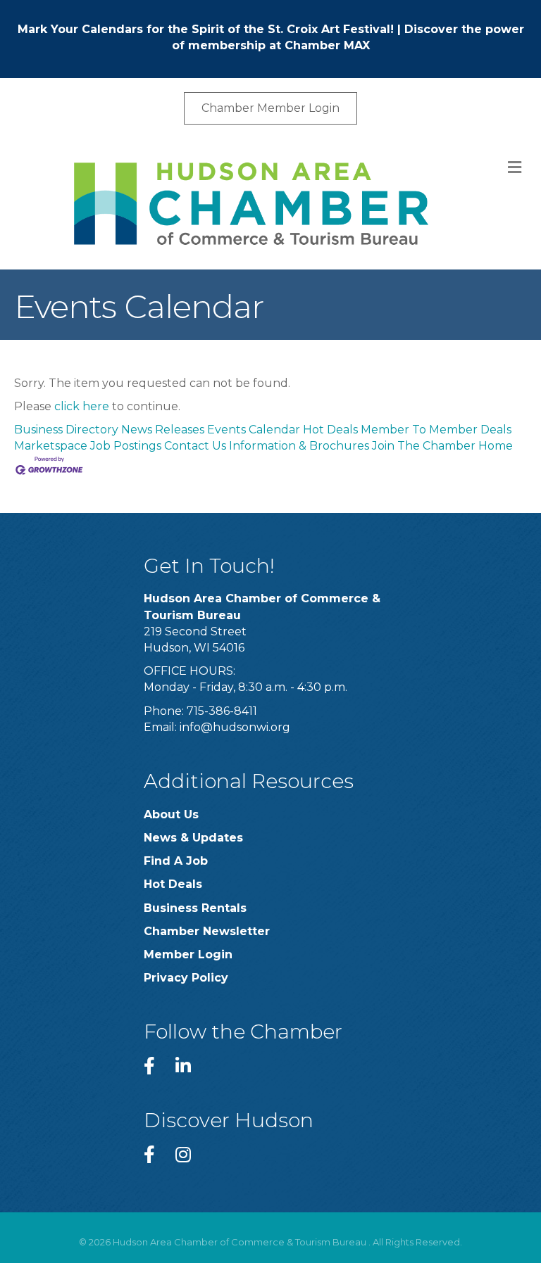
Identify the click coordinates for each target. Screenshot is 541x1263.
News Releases (162, 429)
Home (495, 445)
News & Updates (193, 837)
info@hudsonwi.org (235, 727)
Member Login (188, 954)
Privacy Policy (186, 977)
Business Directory (66, 429)
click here (81, 406)
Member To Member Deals (436, 429)
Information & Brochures (299, 445)
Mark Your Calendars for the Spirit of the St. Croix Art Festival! (206, 29)
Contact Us (195, 445)
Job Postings (125, 445)
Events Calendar (253, 429)
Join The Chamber (423, 445)
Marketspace (50, 445)
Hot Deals (330, 429)
